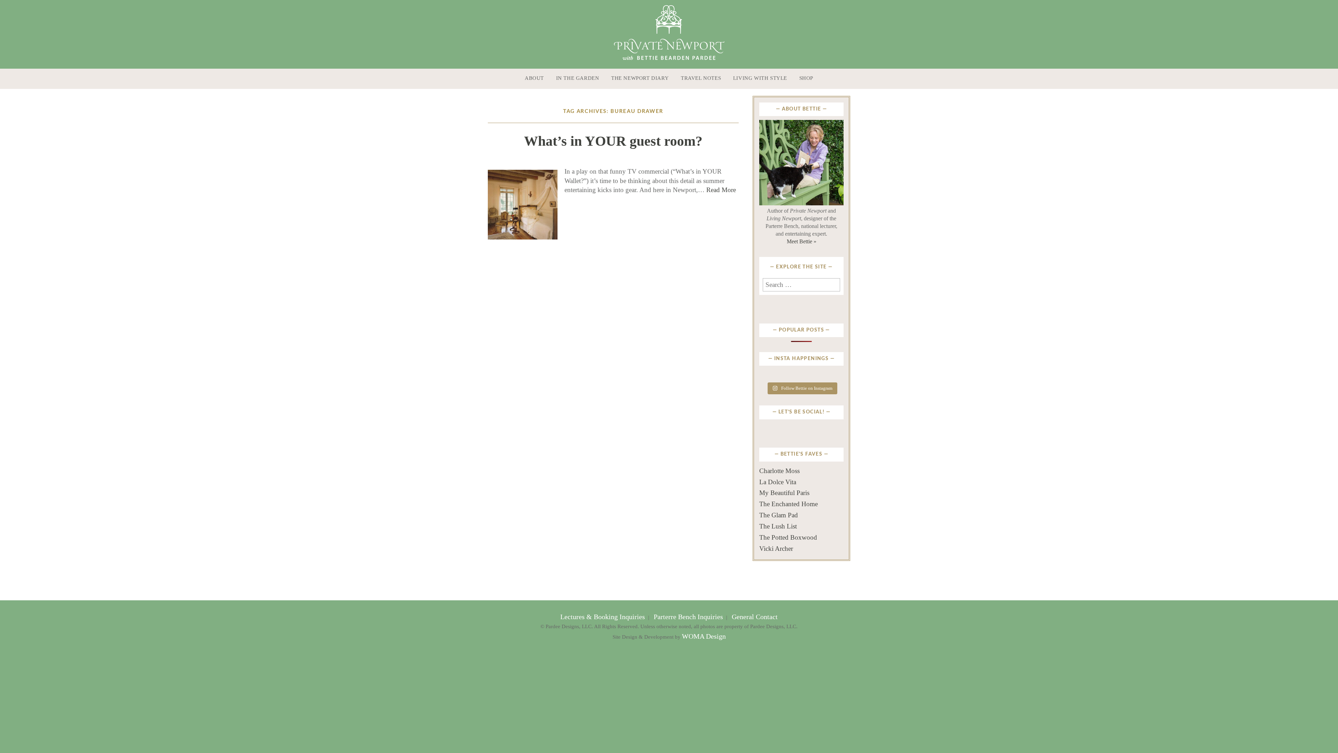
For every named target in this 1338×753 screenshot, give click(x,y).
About (534, 78)
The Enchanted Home (788, 504)
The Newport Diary (640, 78)
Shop (806, 78)
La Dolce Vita (777, 482)
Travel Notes (701, 78)
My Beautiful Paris (784, 492)
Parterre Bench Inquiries (688, 617)
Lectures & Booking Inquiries (603, 617)
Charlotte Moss (779, 470)
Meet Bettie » (801, 241)
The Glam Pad (778, 515)
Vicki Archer (776, 548)
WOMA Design (704, 636)
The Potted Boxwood (788, 537)
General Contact (754, 617)
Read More (721, 189)
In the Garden (577, 78)
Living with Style (760, 78)
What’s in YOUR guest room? (613, 141)
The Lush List (778, 526)
